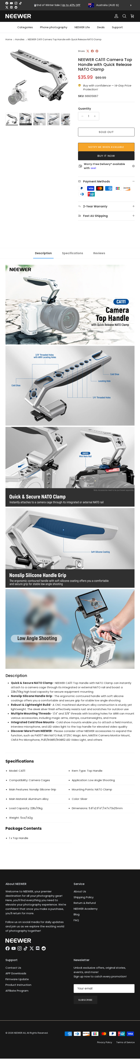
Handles (19, 39)
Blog (76, 914)
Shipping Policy (84, 897)
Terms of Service (125, 1042)
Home (8, 39)
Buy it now (106, 156)
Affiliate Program (16, 991)
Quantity (84, 109)
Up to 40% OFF (71, 5)
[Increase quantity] (96, 116)
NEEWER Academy (86, 909)
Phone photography (53, 27)
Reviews (99, 253)
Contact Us (13, 968)
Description (43, 253)
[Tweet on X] (87, 51)
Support (117, 27)
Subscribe (85, 1000)
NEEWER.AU (20, 1032)
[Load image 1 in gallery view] (37, 77)
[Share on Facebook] (92, 51)
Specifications (72, 253)
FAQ (76, 920)
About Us (80, 891)
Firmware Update (17, 979)
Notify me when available (106, 147)
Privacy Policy (104, 1042)
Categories (25, 27)
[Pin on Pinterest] (97, 51)
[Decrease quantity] (81, 116)
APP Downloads (15, 973)
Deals (101, 27)
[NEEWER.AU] (18, 16)
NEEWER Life (82, 27)
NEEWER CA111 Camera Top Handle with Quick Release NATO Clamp (64, 39)
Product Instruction (18, 985)
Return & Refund (85, 903)
